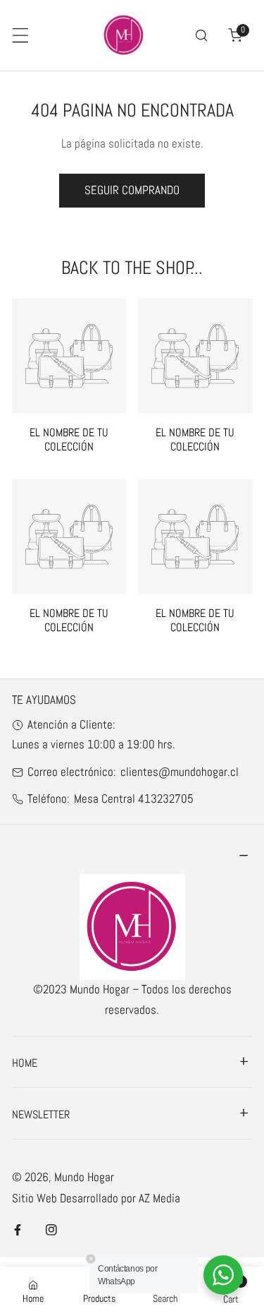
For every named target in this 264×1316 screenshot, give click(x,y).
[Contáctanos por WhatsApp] (223, 1275)
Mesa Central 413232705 (134, 798)
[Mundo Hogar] (124, 35)
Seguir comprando (132, 190)
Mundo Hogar (84, 1177)
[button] (235, 35)
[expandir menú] (20, 35)
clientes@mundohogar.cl (179, 772)
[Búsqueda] (201, 35)
